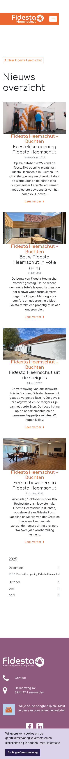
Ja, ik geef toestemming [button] (23, 752)
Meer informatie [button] (50, 742)
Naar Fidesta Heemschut (25, 60)
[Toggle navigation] (53, 19)
